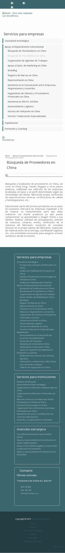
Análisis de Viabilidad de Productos (36, 282)
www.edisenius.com (40, 519)
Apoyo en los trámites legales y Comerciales (37, 445)
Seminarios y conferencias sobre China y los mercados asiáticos (38, 363)
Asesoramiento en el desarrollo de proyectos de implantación (36, 337)
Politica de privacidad (32, 541)
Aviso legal (32, 538)
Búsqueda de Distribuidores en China (27, 50)
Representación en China (20, 80)
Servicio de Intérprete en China (24, 111)
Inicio (32, 523)
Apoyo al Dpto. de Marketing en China (27, 65)
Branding (12, 70)
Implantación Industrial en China (34, 344)
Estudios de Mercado (26, 381)
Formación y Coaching (16, 128)
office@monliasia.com (30, 493)
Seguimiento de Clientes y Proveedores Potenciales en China (38, 316)
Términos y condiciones (32, 530)
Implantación (11, 122)
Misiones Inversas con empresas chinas (35, 399)
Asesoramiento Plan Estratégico (31, 384)
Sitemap (32, 527)
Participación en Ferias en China (31, 402)
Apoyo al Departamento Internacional (24, 46)
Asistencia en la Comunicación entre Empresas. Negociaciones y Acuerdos (37, 310)
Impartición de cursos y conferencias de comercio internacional (35, 415)
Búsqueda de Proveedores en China (26, 55)
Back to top (58, 546)
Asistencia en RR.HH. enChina (23, 101)
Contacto (32, 534)
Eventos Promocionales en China (32, 405)
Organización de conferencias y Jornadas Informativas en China (36, 409)
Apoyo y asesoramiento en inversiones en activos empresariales (36, 441)
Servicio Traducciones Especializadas (27, 116)
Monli (7, 156)
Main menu (60, 17)
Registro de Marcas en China (22, 75)
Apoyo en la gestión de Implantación (36, 349)
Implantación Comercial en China (35, 347)
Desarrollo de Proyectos (31, 341)
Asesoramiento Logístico (21, 106)
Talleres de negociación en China (35, 367)
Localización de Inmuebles (29, 448)
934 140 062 (26, 486)
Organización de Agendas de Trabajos (27, 60)
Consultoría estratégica (17, 40)
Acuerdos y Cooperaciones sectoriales (34, 419)
